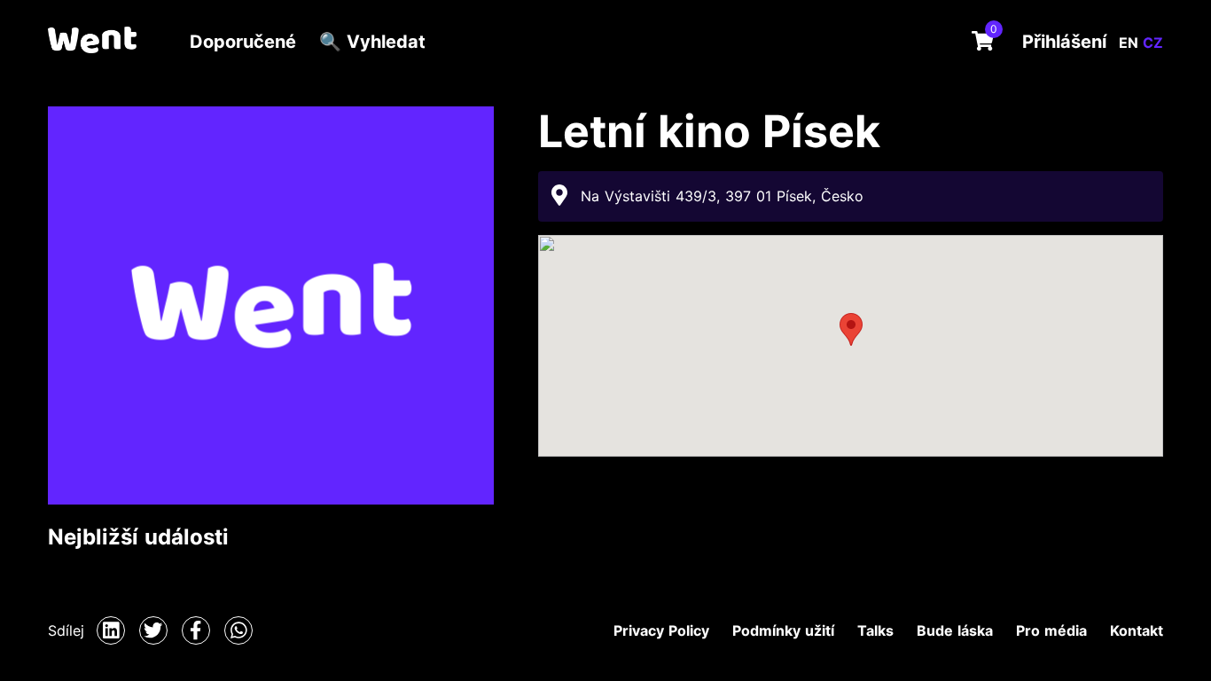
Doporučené (243, 41)
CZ (1153, 42)
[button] (851, 329)
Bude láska (955, 630)
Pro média (1051, 630)
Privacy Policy (661, 630)
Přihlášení (1064, 41)
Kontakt (1136, 630)
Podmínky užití (783, 630)
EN (1131, 42)
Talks (875, 630)
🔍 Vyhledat (372, 41)
